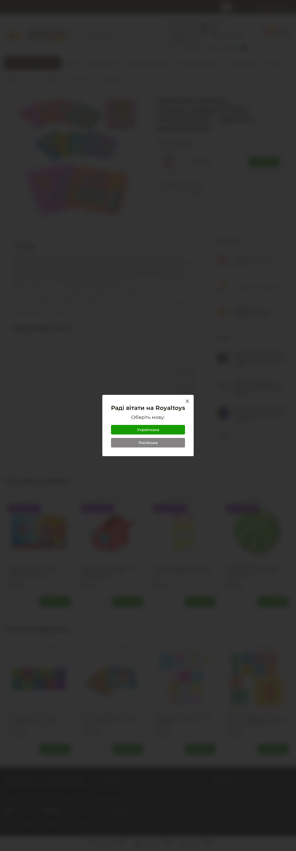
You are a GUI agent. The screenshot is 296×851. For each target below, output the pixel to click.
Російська (148, 442)
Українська (148, 429)
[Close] (187, 401)
